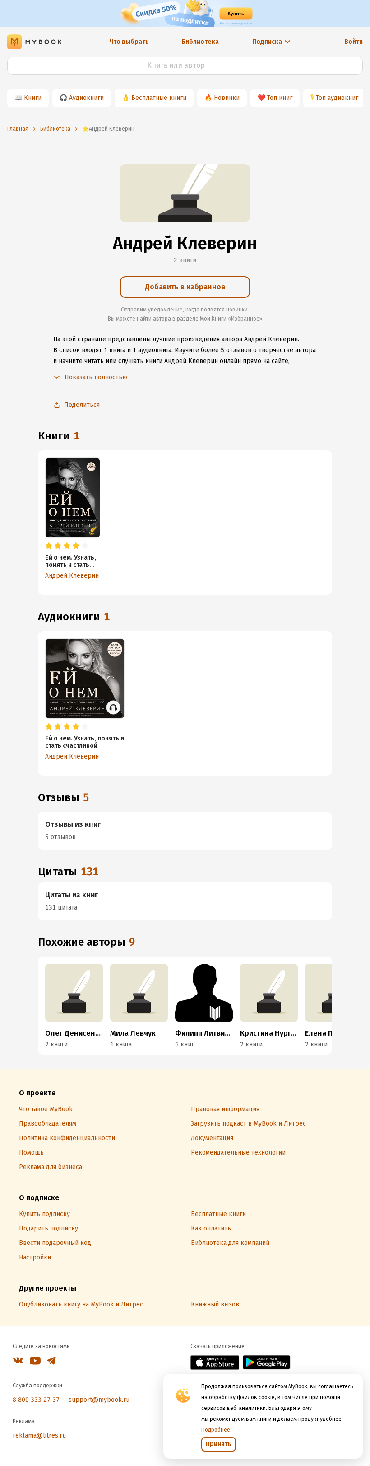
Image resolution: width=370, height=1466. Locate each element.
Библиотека (200, 42)
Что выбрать (129, 42)
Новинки (227, 98)
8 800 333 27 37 (36, 1400)
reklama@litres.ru (39, 1435)
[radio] (48, 546)
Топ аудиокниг (337, 98)
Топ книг (279, 98)
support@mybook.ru (99, 1400)
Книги (33, 98)
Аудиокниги (86, 98)
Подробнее (215, 1430)
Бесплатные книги (158, 98)
